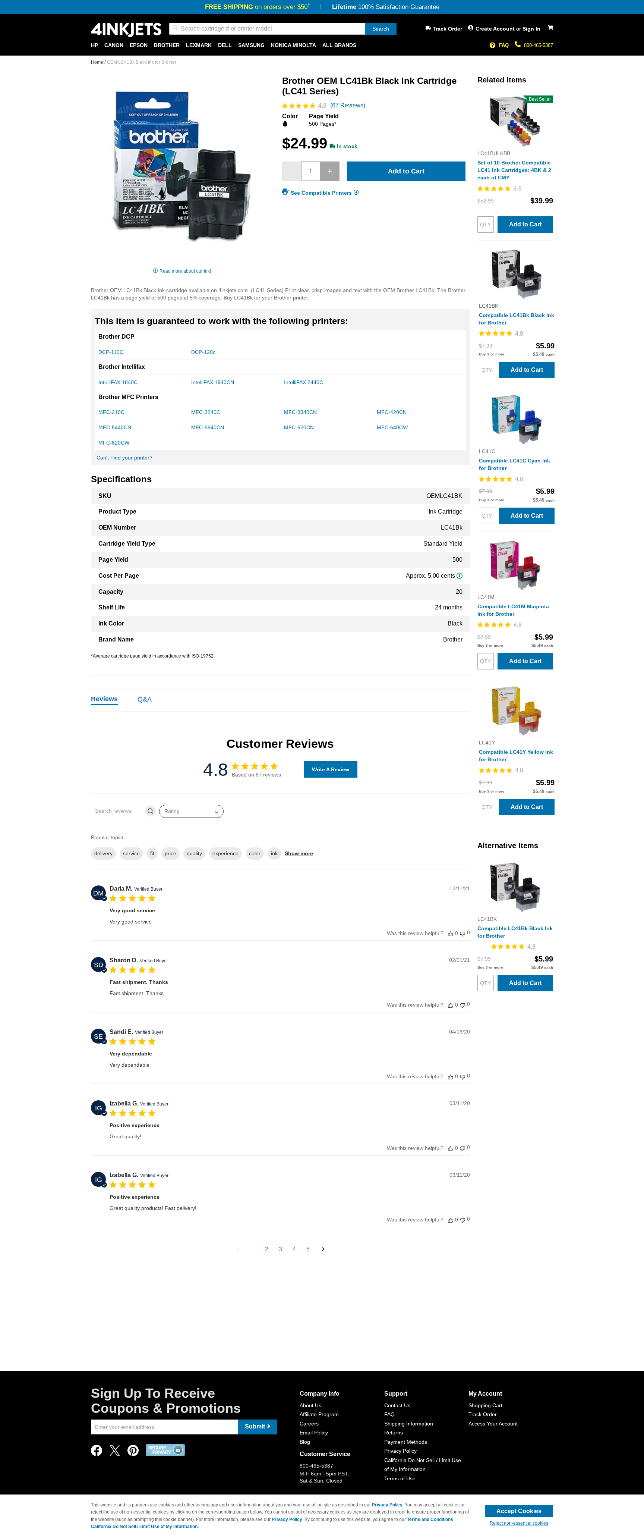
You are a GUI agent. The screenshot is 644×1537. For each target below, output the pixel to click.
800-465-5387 (538, 45)
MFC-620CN (299, 427)
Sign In (531, 29)
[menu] (322, 45)
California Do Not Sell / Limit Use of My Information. (145, 1526)
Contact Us (397, 1405)
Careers (309, 1424)
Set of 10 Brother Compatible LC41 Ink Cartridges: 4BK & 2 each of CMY (514, 170)
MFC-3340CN (300, 412)
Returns (393, 1433)
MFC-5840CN (207, 427)
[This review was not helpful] (462, 933)
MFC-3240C (205, 412)
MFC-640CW (392, 427)
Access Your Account (493, 1424)
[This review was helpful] (450, 933)
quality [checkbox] (194, 853)
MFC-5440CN (114, 427)
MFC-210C (111, 412)
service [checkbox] (131, 853)
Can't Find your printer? (124, 458)
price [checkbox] (170, 853)
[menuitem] (94, 45)
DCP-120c (203, 352)
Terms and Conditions (430, 1519)
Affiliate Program (319, 1414)
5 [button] (308, 1249)
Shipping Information (408, 1424)
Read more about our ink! (185, 271)
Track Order (447, 29)
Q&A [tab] (145, 699)
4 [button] (294, 1249)
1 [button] (253, 1249)
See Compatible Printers (321, 193)
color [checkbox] (255, 853)
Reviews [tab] (104, 699)
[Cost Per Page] (460, 576)
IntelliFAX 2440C (303, 382)
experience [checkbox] (225, 853)
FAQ (504, 45)
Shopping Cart (485, 1405)
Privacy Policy (400, 1451)
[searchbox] (117, 811)
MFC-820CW (113, 443)
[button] (237, 1249)
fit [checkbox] (152, 853)
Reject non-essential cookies (519, 1523)
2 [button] (266, 1249)
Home (97, 62)
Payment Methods (405, 1442)
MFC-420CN (392, 412)
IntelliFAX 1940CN (212, 382)
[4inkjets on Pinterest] (133, 1452)
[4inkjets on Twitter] (114, 1452)
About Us (310, 1405)
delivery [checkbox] (103, 853)
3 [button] (280, 1249)
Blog (305, 1442)
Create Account (496, 29)
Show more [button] (299, 853)
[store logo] (126, 30)
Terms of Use (400, 1478)
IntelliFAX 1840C (118, 382)
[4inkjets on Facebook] (96, 1452)
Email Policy (314, 1433)
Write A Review (330, 769)
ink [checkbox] (274, 853)
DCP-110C (110, 352)
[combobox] (283, 29)
